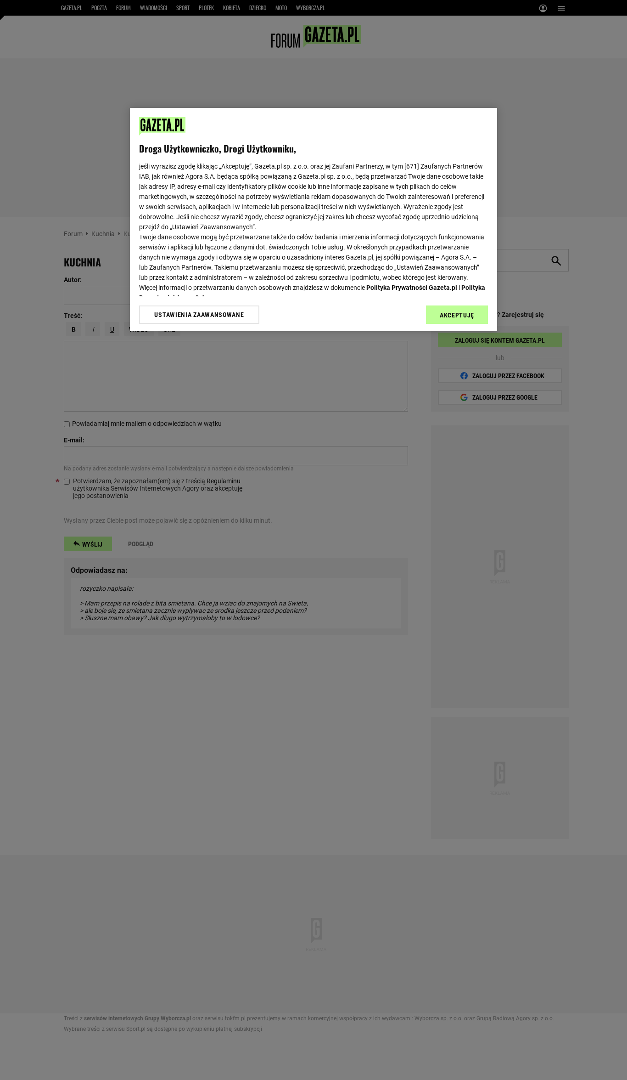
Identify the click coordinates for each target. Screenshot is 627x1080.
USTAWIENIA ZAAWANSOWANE (199, 314)
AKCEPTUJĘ (457, 315)
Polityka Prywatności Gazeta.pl (411, 287)
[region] (313, 219)
